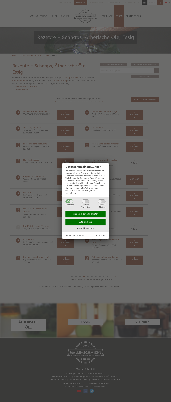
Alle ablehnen (85, 222)
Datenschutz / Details (75, 235)
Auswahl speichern (85, 228)
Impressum (101, 235)
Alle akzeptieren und (85, 214)
